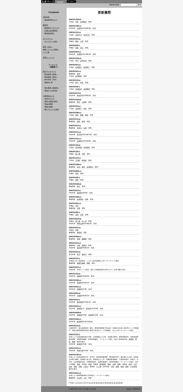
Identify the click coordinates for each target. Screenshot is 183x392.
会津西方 (78, 67)
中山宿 (79, 378)
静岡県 (79, 308)
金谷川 (84, 254)
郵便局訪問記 (49, 33)
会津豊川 (90, 167)
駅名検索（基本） (51, 77)
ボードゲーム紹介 (51, 41)
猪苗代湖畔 (81, 263)
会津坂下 (78, 108)
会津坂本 (78, 89)
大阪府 (79, 296)
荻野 (78, 121)
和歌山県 (80, 223)
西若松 (84, 160)
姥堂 (83, 167)
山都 (85, 128)
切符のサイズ (49, 99)
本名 (77, 22)
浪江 (81, 48)
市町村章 (46, 17)
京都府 (79, 54)
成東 (117, 367)
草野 (77, 230)
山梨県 (79, 141)
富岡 (77, 173)
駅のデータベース (49, 71)
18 (105, 383)
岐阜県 (79, 322)
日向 (112, 367)
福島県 (79, 276)
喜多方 (79, 128)
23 (117, 383)
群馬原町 (103, 364)
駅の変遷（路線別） (52, 88)
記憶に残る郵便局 (51, 31)
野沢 (78, 102)
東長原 (79, 232)
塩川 (78, 167)
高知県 (90, 315)
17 (103, 383)
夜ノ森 (77, 154)
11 (90, 383)
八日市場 (133, 367)
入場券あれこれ (48, 96)
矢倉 (114, 364)
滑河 (130, 364)
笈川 (78, 186)
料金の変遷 (49, 104)
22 (114, 383)
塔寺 (85, 108)
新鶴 (81, 115)
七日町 (77, 160)
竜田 (77, 180)
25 (121, 383)
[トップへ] (48, 2)
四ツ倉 (77, 221)
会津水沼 (83, 61)
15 (99, 383)
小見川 (85, 367)
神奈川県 (80, 350)
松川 (78, 254)
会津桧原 (78, 76)
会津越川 (83, 22)
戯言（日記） (48, 47)
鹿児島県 (80, 302)
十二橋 (98, 367)
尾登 (83, 121)
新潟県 (79, 248)
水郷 (80, 367)
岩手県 (79, 134)
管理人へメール (48, 58)
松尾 (122, 367)
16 (101, 383)
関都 (88, 263)
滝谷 (81, 83)
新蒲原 (131, 339)
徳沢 (78, 74)
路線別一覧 (49, 82)
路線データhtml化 (51, 90)
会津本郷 (78, 147)
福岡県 (79, 193)
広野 (81, 215)
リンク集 (46, 52)
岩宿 (90, 364)
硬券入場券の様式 (51, 101)
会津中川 (78, 35)
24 (119, 383)
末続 (77, 215)
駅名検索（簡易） (51, 74)
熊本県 (79, 95)
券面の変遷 (49, 107)
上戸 (85, 378)
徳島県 (79, 315)
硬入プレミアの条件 (52, 109)
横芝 (127, 367)
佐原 (70, 367)
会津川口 (86, 35)
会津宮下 (86, 67)
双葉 (77, 48)
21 (112, 383)
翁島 (78, 239)
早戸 (77, 61)
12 (92, 383)
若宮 (86, 115)
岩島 (119, 364)
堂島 (86, 199)
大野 (83, 154)
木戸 (77, 206)
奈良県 (88, 308)
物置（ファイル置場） (51, 49)
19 (108, 383)
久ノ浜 (84, 221)
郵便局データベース (52, 28)
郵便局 (45, 25)
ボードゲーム (48, 39)
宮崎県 (79, 289)
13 (94, 383)
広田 (78, 208)
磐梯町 (84, 239)
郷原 (109, 364)
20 (110, 383)
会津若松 (80, 199)
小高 (81, 41)
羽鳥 (78, 364)
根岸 (77, 115)
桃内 (77, 41)
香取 (75, 367)
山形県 (79, 28)
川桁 (78, 245)
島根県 (79, 283)
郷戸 (77, 83)
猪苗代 (84, 245)
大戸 (135, 364)
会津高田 (86, 147)
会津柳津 (86, 89)
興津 (73, 342)
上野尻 (84, 102)
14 (96, 383)
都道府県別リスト (51, 20)
